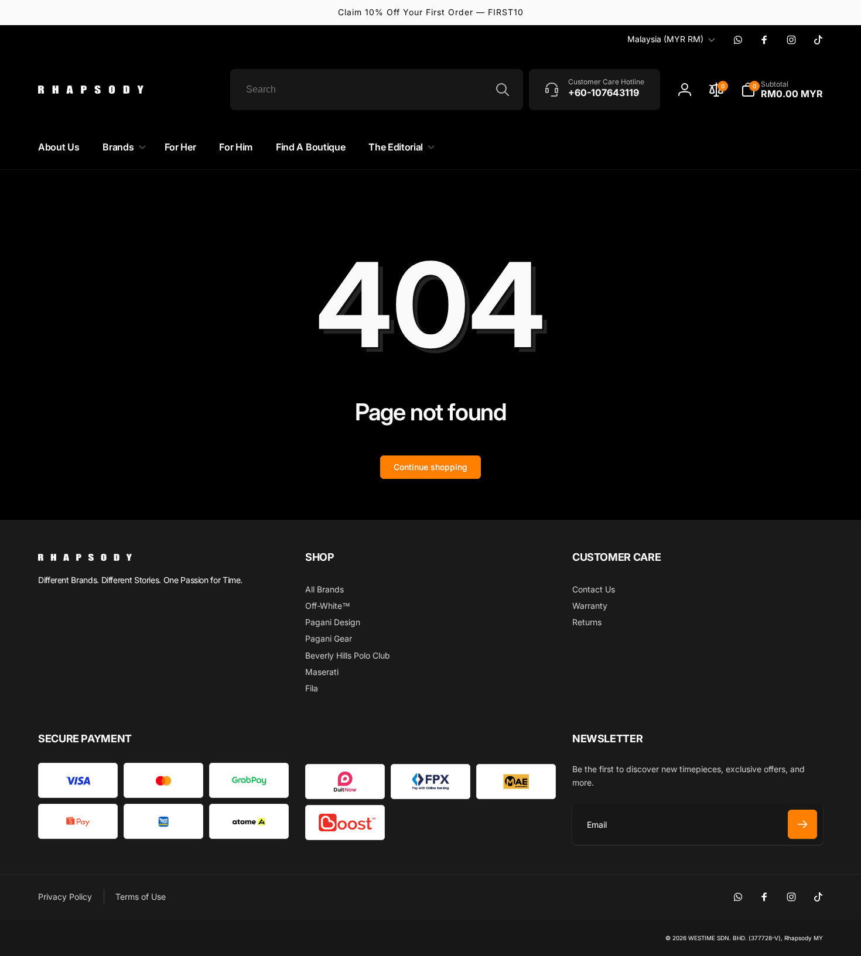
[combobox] (376, 89)
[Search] (502, 89)
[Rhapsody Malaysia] (85, 557)
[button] (782, 89)
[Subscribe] (802, 824)
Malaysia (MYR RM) (665, 39)
